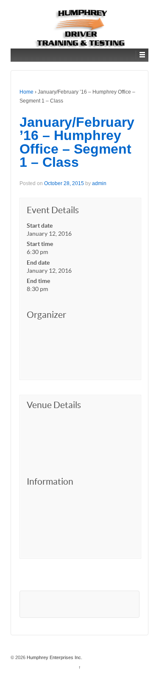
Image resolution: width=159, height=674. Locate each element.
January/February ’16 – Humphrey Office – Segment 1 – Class (77, 142)
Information (50, 481)
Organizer (46, 315)
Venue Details (54, 405)
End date (38, 262)
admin (99, 183)
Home (26, 92)
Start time (40, 243)
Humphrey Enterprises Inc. (53, 657)
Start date (40, 225)
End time (38, 280)
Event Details (53, 210)
